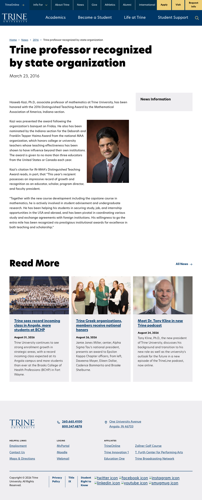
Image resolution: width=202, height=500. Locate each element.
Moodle (62, 452)
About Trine (62, 5)
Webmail (63, 459)
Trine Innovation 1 (116, 452)
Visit (178, 5)
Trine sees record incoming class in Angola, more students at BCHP (37, 325)
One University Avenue (125, 422)
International (147, 5)
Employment (18, 446)
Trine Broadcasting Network (154, 459)
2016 (36, 40)
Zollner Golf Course (148, 446)
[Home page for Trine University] (14, 18)
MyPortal (63, 446)
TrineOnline (112, 446)
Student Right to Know (86, 482)
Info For (38, 5)
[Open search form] (197, 18)
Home (13, 40)
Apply (164, 5)
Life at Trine (135, 18)
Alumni (127, 5)
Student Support (173, 18)
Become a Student (95, 18)
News (80, 5)
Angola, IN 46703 (121, 426)
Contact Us (17, 452)
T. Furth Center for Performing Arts (159, 452)
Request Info (193, 5)
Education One (114, 459)
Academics (55, 18)
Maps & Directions (22, 459)
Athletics (110, 5)
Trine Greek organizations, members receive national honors (99, 325)
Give (94, 5)
